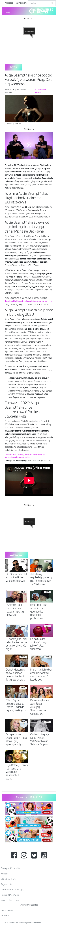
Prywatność (6, 884)
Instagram (22, 3)
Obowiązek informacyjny (12, 889)
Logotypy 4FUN (8, 879)
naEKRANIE (5, 915)
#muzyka (8, 92)
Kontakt (4, 874)
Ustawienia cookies (29, 905)
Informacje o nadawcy (11, 900)
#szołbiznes (21, 90)
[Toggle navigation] (8, 11)
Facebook (10, 3)
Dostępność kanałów (10, 868)
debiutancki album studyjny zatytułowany (28, 301)
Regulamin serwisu (10, 895)
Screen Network (7, 911)
